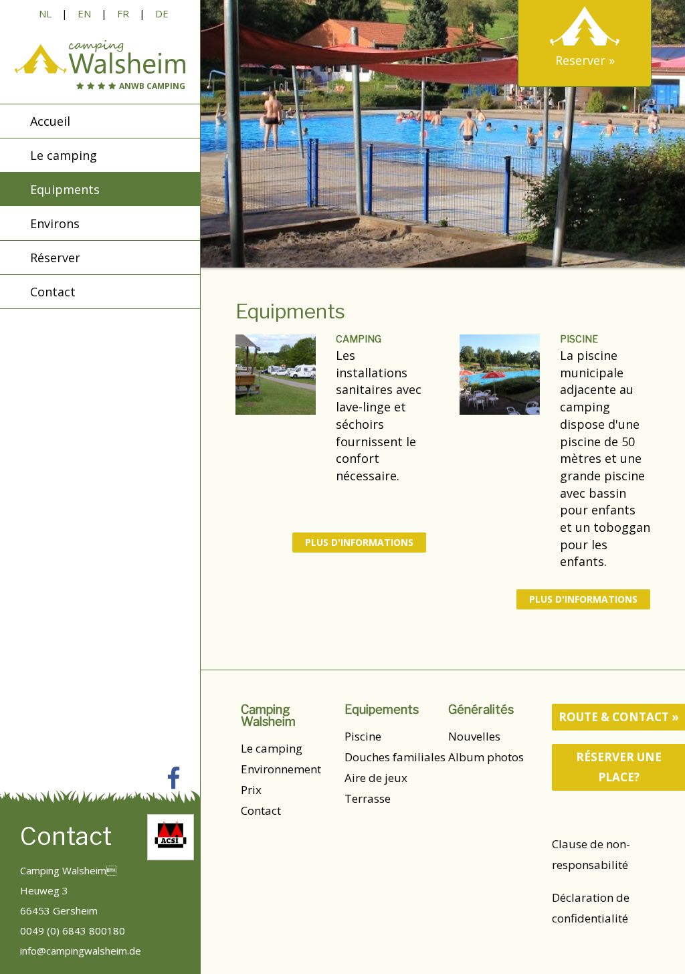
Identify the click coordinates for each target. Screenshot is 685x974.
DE (162, 13)
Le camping (271, 748)
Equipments (65, 189)
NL (45, 13)
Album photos (486, 757)
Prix (251, 789)
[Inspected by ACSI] (170, 837)
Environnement (281, 769)
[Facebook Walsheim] (174, 778)
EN (84, 13)
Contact (261, 810)
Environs (55, 223)
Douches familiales (395, 757)
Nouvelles (474, 736)
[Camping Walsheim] (100, 57)
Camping (358, 339)
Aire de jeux (376, 777)
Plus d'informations (359, 542)
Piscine (579, 339)
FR (123, 13)
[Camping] (275, 374)
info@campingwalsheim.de (80, 950)
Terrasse (368, 798)
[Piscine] (500, 374)
